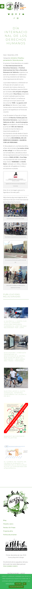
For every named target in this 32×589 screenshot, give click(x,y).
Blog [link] (4, 520)
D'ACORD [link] (18, 583)
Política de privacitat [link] (10, 534)
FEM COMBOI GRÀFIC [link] (10, 566)
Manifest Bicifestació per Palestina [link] (14, 437)
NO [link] (24, 583)
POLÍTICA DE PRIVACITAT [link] (16, 586)
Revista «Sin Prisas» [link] (9, 527)
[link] (2, 6)
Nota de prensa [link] (18, 60)
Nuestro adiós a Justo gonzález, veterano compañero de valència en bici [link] (15, 394)
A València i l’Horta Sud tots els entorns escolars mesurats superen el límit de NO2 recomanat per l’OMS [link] (15, 324)
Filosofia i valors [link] (8, 524)
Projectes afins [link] (8, 531)
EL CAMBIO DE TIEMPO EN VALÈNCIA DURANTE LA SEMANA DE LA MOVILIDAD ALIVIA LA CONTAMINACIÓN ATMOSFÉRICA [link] (15, 465)
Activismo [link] (14, 58)
